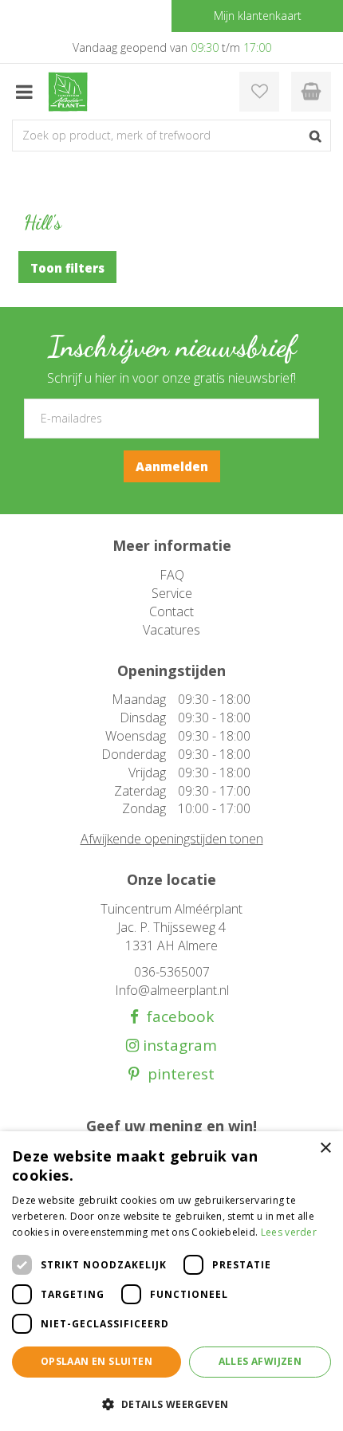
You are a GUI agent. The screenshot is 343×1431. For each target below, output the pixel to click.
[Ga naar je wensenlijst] (259, 92)
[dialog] (171, 1281)
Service (172, 593)
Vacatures (171, 630)
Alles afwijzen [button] (260, 1361)
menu (24, 92)
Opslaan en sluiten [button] (96, 1361)
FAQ (172, 575)
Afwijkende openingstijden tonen (172, 838)
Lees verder (289, 1232)
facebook (176, 1016)
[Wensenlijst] (259, 92)
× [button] (325, 1148)
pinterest (177, 1074)
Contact (171, 611)
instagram (178, 1045)
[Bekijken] (311, 92)
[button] (171, 1403)
